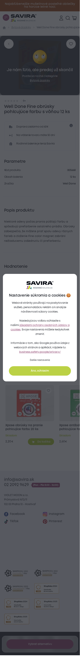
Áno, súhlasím (40, 371)
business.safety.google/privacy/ (40, 352)
